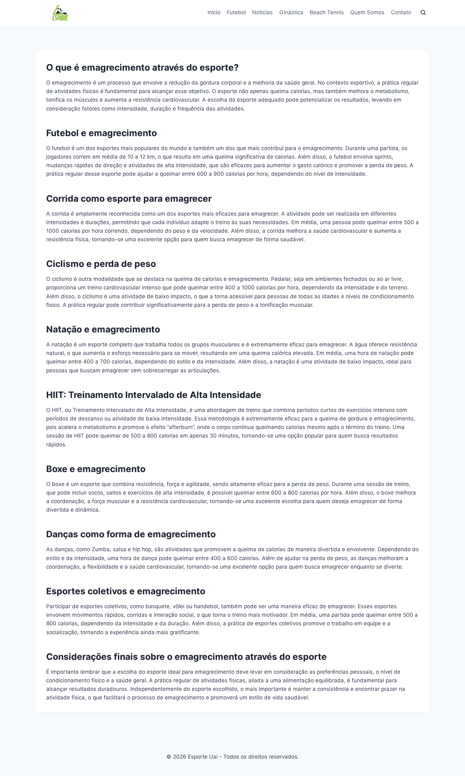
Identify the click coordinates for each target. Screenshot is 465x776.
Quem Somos (367, 12)
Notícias (262, 12)
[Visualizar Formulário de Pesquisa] (423, 12)
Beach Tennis (327, 12)
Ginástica (291, 12)
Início (214, 12)
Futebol (236, 12)
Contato (401, 12)
